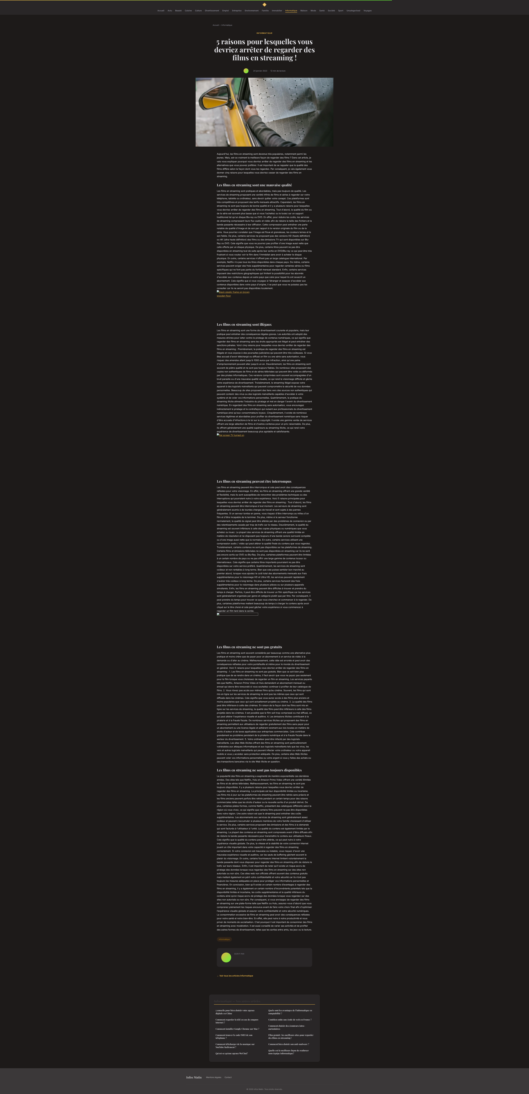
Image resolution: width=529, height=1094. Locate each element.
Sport (340, 10)
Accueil (160, 10)
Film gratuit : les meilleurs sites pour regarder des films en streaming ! (290, 1036)
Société (331, 10)
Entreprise (236, 10)
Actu (170, 10)
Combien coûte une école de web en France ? (289, 1019)
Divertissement (212, 10)
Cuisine (188, 10)
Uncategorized (353, 10)
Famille (265, 10)
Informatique (291, 10)
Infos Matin (194, 1077)
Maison (303, 10)
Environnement (252, 10)
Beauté (178, 10)
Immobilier (277, 10)
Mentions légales (213, 1077)
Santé (322, 10)
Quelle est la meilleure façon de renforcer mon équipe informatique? (288, 1052)
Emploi (225, 10)
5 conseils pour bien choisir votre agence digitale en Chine (235, 1012)
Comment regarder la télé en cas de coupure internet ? (237, 1021)
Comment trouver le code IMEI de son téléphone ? (234, 1036)
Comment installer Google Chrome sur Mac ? (237, 1028)
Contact (228, 1077)
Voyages (368, 10)
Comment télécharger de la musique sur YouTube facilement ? (235, 1045)
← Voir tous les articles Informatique (235, 975)
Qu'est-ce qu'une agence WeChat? (232, 1053)
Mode (313, 10)
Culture (198, 10)
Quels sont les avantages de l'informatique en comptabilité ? (290, 1012)
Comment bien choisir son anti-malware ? (288, 1044)
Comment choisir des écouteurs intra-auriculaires (286, 1027)
